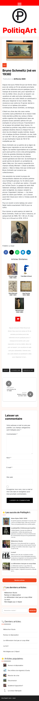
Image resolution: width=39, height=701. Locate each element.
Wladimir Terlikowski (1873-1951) (22, 395)
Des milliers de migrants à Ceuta (19, 670)
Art (4, 65)
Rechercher (33, 610)
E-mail (9, 467)
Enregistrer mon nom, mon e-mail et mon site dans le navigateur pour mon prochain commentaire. (19, 491)
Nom (9, 458)
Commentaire (12, 434)
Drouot (6, 370)
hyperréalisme (15, 370)
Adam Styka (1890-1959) (19, 518)
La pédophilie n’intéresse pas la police (23, 528)
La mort (13, 552)
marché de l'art (28, 370)
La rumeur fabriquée (14, 691)
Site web (10, 477)
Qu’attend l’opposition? (15, 686)
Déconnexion (12, 680)
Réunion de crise (13, 675)
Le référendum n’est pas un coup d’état (23, 563)
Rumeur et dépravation (12, 595)
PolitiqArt (19, 30)
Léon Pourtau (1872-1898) (11, 390)
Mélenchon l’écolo (17, 541)
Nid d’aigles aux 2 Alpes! (13, 602)
